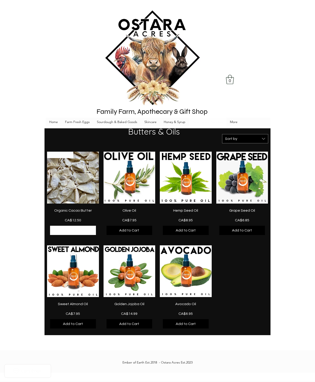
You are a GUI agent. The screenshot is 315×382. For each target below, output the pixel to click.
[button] (230, 79)
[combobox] (245, 138)
